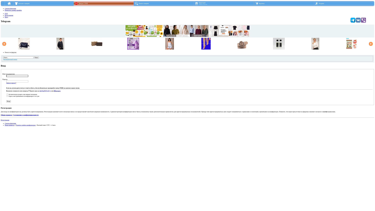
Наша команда (9, 125)
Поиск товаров (144, 3)
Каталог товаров (23, 3)
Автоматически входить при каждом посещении (22, 94)
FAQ (6, 13)
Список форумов (10, 8)
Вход (6, 17)
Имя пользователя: (8, 74)
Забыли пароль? (11, 83)
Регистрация (9, 15)
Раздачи (321, 3)
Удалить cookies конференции (25, 125)
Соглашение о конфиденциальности (25, 115)
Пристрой (203, 3)
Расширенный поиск (10, 59)
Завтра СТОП (83, 3)
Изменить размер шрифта (13, 10)
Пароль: (5, 79)
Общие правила (6, 115)
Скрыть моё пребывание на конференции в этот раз (23, 96)
